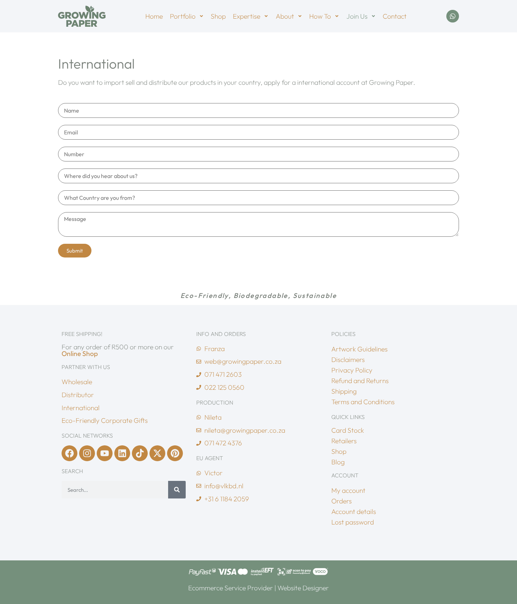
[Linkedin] (122, 453)
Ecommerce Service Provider (230, 588)
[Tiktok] (140, 453)
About (285, 16)
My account (348, 490)
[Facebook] (69, 453)
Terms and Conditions (363, 402)
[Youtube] (105, 453)
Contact (395, 16)
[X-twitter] (157, 453)
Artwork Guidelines (359, 349)
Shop (218, 16)
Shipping (344, 391)
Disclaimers (348, 359)
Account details (353, 511)
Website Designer (303, 588)
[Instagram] (87, 453)
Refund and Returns (360, 380)
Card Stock (347, 430)
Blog (338, 461)
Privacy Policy (351, 370)
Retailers (344, 440)
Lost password (352, 522)
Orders (341, 501)
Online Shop (80, 353)
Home (154, 16)
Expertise (246, 16)
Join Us (357, 16)
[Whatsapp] (452, 16)
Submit (74, 250)
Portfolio (183, 16)
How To (320, 16)
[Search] (177, 489)
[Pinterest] (175, 453)
